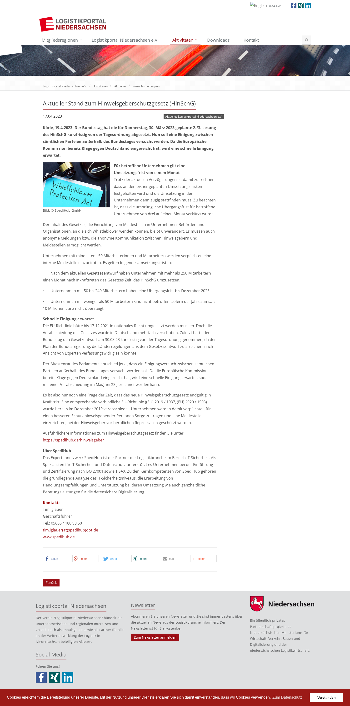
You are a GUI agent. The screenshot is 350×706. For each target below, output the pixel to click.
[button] (56, 558)
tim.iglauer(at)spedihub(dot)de (70, 530)
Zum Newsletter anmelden (155, 637)
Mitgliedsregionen (60, 40)
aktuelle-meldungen (146, 86)
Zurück (51, 582)
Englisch (275, 5)
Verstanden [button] (326, 697)
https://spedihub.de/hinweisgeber (73, 440)
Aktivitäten (182, 40)
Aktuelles (120, 86)
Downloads (218, 40)
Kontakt (251, 40)
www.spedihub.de (59, 537)
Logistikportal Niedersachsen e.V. (125, 40)
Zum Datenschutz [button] (287, 697)
